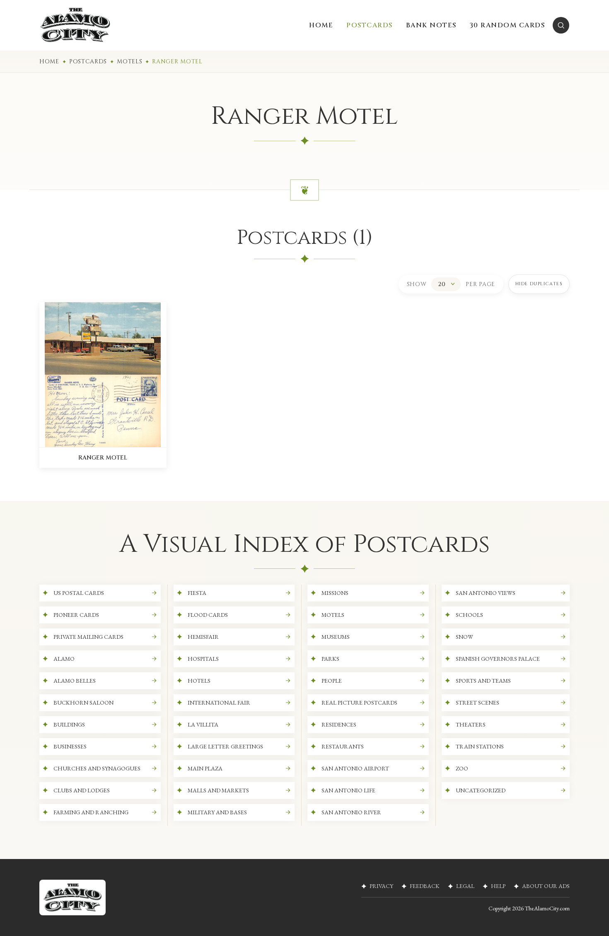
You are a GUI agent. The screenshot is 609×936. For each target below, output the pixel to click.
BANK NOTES (431, 25)
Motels (129, 61)
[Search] (561, 25)
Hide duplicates (539, 284)
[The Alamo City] (75, 25)
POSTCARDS (369, 25)
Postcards (88, 61)
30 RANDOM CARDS (507, 25)
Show (417, 284)
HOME (321, 25)
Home (49, 61)
